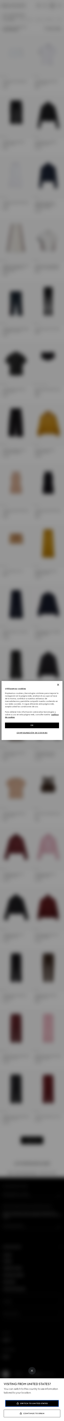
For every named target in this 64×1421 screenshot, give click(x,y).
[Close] (32, 1371)
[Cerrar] (58, 684)
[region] (32, 710)
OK (32, 725)
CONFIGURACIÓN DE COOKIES (32, 733)
